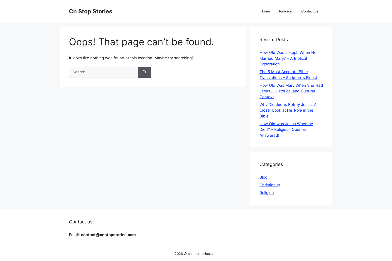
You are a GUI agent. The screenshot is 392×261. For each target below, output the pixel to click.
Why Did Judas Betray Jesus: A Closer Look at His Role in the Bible (288, 110)
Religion (285, 11)
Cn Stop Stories (90, 11)
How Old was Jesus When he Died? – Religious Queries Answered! (286, 130)
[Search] (144, 72)
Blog (263, 177)
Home (265, 11)
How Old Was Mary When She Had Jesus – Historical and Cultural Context (291, 91)
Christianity (270, 185)
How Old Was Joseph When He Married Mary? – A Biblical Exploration (288, 58)
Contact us (309, 11)
